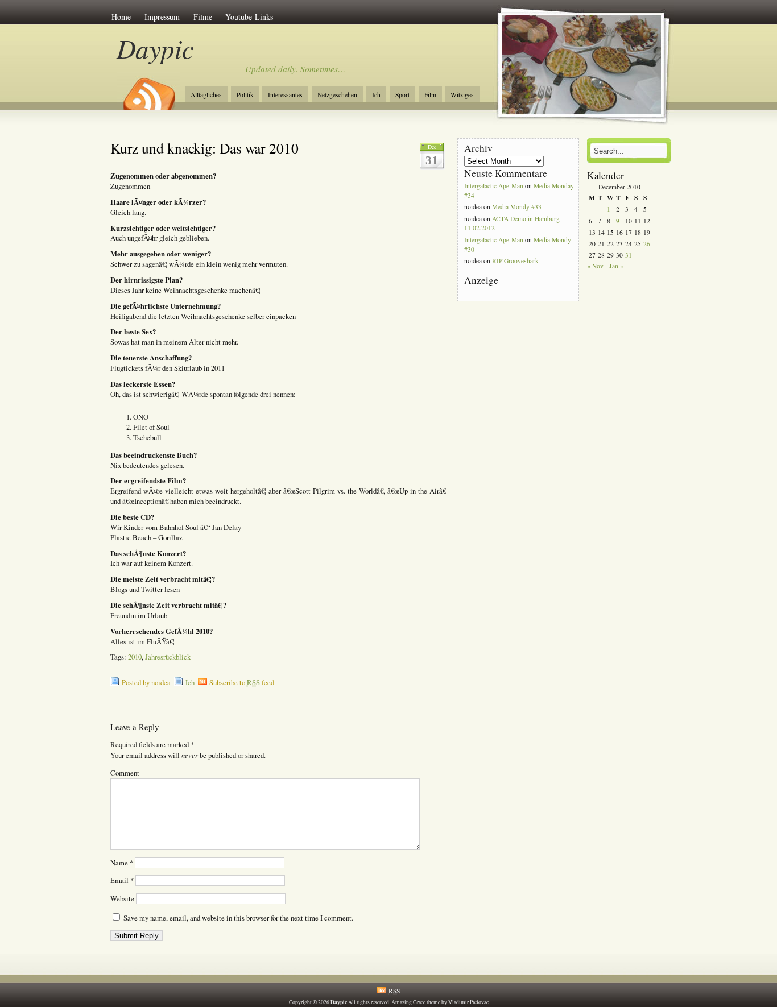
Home (121, 16)
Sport (402, 94)
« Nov (595, 266)
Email (122, 880)
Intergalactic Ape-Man (493, 185)
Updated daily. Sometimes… (295, 68)
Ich (376, 94)
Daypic (155, 48)
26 (646, 243)
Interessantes (285, 94)
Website (122, 899)
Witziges (462, 94)
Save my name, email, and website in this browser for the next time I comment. (238, 918)
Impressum (162, 16)
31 (628, 255)
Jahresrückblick (168, 657)
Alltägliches (206, 94)
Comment (124, 773)
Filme (202, 16)
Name (121, 863)
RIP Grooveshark (515, 260)
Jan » (616, 266)
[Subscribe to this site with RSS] (148, 90)
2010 (135, 657)
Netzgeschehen (337, 94)
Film (430, 94)
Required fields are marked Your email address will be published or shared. (188, 750)
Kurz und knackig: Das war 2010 (204, 148)
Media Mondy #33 (517, 206)
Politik (245, 94)
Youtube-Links (249, 16)
